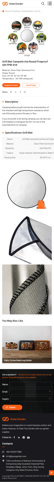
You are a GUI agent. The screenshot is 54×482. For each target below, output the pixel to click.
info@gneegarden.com (16, 456)
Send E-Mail (31, 85)
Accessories (27, 11)
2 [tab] (24, 53)
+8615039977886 (14, 452)
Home (7, 11)
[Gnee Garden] (16, 3)
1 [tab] (22, 53)
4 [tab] (29, 53)
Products (16, 11)
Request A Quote (11, 85)
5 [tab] (31, 53)
